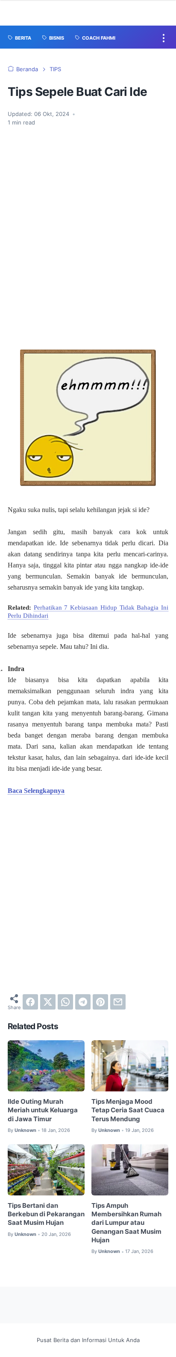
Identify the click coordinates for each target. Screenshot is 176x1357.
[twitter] (48, 1002)
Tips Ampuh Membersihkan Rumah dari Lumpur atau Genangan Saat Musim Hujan (126, 1223)
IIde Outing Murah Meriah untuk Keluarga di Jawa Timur (43, 1110)
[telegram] (83, 1002)
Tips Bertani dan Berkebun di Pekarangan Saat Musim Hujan (46, 1214)
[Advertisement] (88, 247)
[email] (118, 1002)
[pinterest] (100, 1002)
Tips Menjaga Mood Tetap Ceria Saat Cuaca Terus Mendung (127, 1110)
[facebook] (30, 1002)
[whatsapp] (65, 1002)
